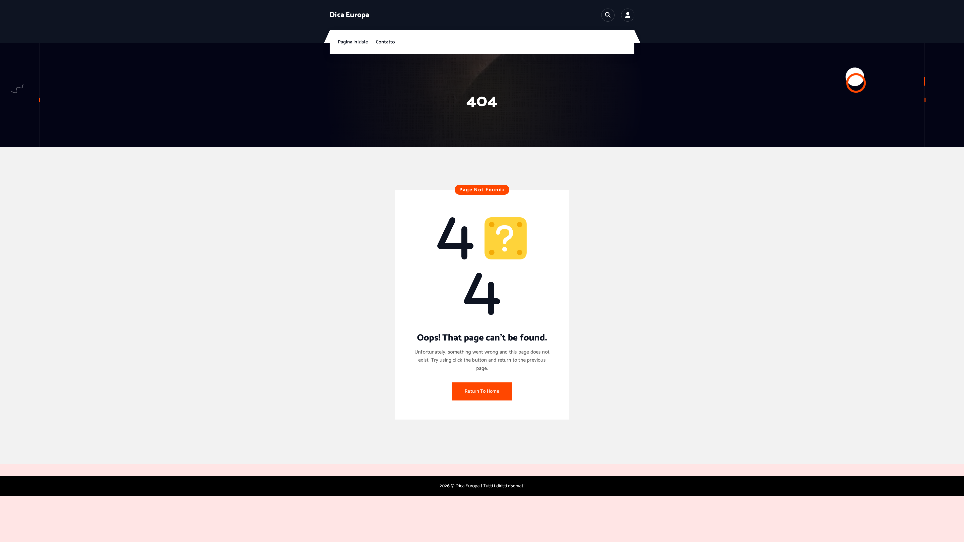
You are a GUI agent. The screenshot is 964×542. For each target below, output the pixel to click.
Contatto (385, 42)
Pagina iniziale (353, 42)
